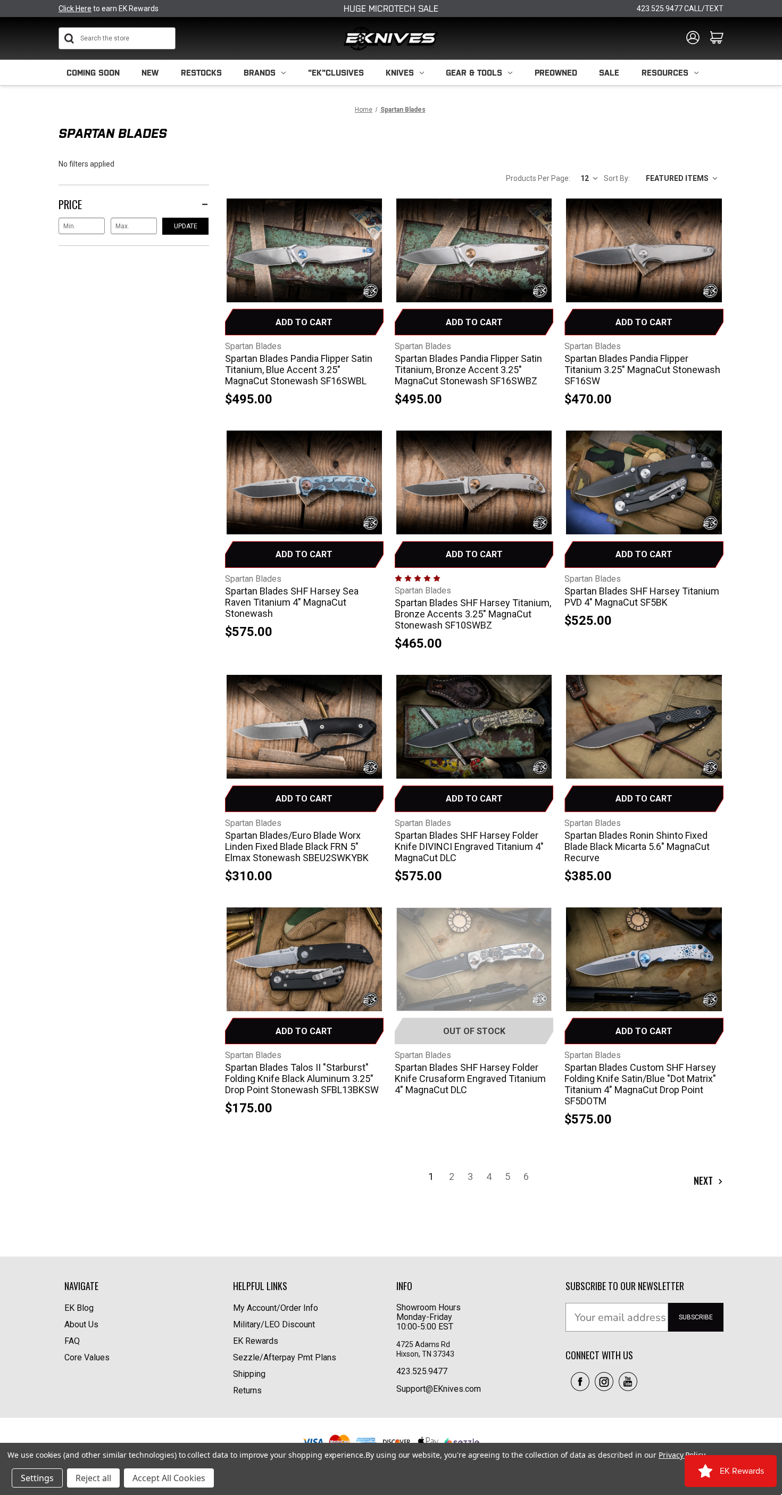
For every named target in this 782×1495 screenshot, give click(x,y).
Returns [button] (247, 1390)
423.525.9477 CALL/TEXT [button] (680, 8)
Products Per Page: (538, 178)
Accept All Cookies (168, 1478)
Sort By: (617, 178)
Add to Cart (304, 322)
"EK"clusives (336, 72)
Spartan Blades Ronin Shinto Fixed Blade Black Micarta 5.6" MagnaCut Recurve (637, 846)
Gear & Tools (474, 72)
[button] (580, 1381)
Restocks (201, 72)
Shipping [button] (249, 1374)
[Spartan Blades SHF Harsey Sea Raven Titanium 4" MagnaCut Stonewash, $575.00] (304, 485)
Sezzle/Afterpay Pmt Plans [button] (284, 1357)
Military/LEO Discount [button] (274, 1324)
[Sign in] (693, 38)
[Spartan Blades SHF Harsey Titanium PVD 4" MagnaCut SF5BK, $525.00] (643, 485)
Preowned (556, 72)
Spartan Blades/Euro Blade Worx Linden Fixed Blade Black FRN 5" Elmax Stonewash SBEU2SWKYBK (297, 846)
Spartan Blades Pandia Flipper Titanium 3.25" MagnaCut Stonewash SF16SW (642, 369)
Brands (260, 72)
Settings (37, 1478)
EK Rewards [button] (255, 1341)
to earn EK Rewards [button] (109, 8)
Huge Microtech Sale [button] (391, 8)
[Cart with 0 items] (716, 38)
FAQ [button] (72, 1341)
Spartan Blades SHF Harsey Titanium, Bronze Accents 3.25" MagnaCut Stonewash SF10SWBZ (473, 614)
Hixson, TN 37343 (426, 1354)
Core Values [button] (87, 1357)
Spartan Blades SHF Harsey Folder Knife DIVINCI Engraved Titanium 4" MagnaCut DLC (469, 846)
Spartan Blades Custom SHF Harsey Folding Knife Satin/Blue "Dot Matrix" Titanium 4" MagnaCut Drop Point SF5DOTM (640, 1084)
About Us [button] (81, 1324)
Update (185, 226)
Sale (609, 72)
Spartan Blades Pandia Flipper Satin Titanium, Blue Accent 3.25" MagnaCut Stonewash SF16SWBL (298, 369)
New (150, 72)
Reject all (93, 1478)
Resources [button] (665, 72)
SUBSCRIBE (696, 1317)
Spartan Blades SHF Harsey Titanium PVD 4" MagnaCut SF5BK (641, 596)
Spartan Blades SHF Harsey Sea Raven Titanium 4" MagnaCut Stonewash (292, 602)
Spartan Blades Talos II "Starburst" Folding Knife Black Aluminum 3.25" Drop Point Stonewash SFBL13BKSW (302, 1078)
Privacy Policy (682, 1455)
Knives (400, 72)
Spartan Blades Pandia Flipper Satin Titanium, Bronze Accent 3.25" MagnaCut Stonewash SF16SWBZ (468, 369)
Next (704, 1180)
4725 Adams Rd (423, 1344)
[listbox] (678, 178)
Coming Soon (93, 72)
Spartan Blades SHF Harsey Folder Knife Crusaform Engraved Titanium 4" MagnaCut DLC (470, 1078)
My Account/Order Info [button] (275, 1308)
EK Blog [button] (79, 1308)
